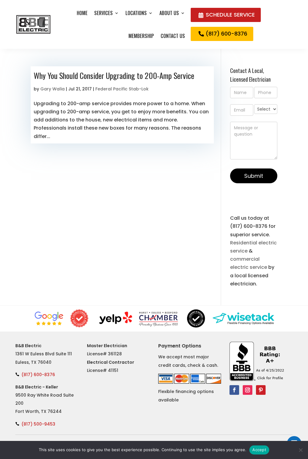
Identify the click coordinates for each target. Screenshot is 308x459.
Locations (136, 13)
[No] (300, 450)
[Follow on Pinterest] (261, 390)
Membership (141, 35)
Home (82, 13)
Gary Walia (52, 89)
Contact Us (173, 35)
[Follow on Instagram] (247, 390)
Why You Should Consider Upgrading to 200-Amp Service (114, 75)
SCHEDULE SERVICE (230, 14)
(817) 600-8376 (226, 33)
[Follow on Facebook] (234, 390)
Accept (259, 449)
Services (103, 13)
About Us (169, 13)
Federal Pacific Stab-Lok (122, 89)
